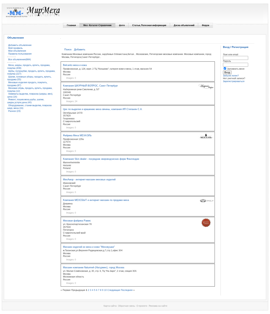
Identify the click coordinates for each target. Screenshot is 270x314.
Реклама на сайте (158, 306)
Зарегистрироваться (233, 81)
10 (105, 290)
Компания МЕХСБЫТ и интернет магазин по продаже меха (96, 200)
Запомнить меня (235, 69)
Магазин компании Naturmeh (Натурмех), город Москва (93, 267)
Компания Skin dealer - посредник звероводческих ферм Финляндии (101, 159)
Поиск (67, 49)
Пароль (227, 61)
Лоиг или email (230, 54)
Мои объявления (17, 51)
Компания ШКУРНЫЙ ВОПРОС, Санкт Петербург (90, 85)
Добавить (79, 49)
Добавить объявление (20, 45)
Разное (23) (14, 111)
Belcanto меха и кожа (75, 65)
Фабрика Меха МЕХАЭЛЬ (77, 135)
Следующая (113, 290)
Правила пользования (20, 54)
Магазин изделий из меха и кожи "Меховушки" (89, 247)
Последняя (127, 290)
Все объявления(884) (19, 59)
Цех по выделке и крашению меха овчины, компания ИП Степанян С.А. (103, 109)
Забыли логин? (231, 75)
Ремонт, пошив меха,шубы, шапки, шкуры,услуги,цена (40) (25, 101)
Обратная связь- (127, 306)
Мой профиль (15, 48)
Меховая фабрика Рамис (77, 220)
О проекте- (142, 306)
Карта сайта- (110, 306)
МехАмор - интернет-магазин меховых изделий (89, 179)
